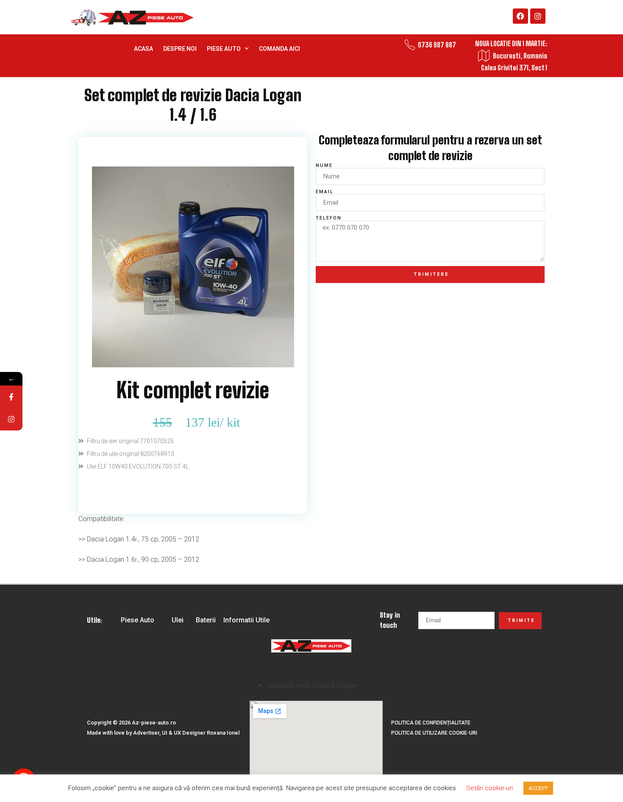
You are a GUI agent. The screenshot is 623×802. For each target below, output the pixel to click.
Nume (324, 165)
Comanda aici (279, 48)
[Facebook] (520, 16)
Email (325, 191)
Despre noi (180, 48)
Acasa (143, 48)
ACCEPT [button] (538, 788)
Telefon (329, 218)
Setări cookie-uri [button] (489, 788)
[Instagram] (537, 16)
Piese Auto (224, 48)
